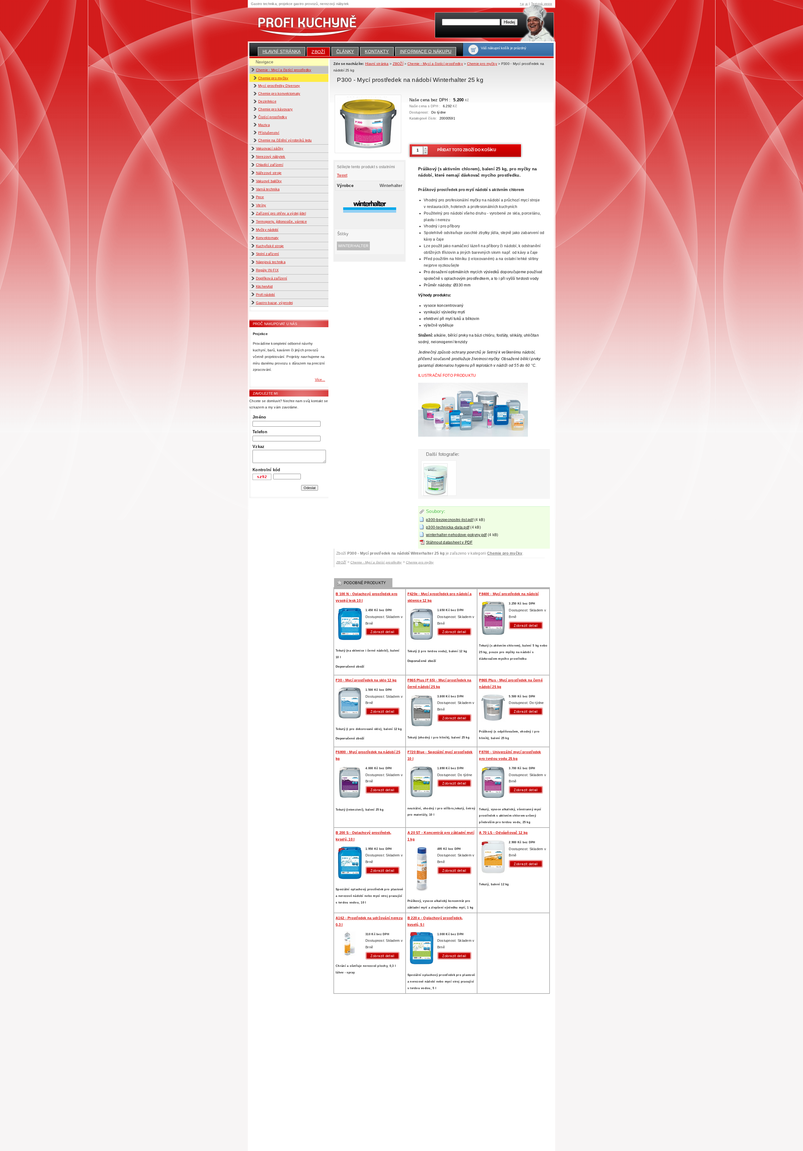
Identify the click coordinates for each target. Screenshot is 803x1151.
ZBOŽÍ (318, 51)
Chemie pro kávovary (275, 109)
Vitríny (261, 205)
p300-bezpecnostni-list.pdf (449, 520)
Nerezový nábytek (270, 156)
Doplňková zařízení (271, 278)
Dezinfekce (267, 101)
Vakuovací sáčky (270, 148)
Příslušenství (268, 133)
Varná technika (268, 189)
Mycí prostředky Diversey (279, 86)
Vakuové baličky (269, 181)
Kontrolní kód (266, 469)
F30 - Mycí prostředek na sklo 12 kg (366, 680)
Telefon (260, 431)
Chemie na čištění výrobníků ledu (285, 140)
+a (522, 3)
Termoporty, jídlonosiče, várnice (281, 221)
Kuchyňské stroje (270, 246)
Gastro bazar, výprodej (274, 303)
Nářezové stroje (269, 173)
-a (526, 3)
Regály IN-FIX (267, 270)
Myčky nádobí (267, 230)
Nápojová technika (271, 262)
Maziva (264, 125)
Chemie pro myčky (273, 78)
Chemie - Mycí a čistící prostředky (283, 70)
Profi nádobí (265, 294)
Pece (260, 197)
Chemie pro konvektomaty (279, 93)
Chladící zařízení (270, 165)
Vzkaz (258, 446)
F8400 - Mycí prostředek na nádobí (509, 594)
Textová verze (541, 3)
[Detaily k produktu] (383, 632)
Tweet (342, 175)
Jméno (259, 417)
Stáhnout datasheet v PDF (449, 542)
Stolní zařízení (267, 254)
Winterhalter (353, 246)
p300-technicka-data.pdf (447, 527)
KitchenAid (264, 286)
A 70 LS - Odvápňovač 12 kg (503, 832)
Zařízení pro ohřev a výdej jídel (281, 213)
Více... (320, 379)
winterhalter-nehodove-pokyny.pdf (456, 535)
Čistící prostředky (272, 117)
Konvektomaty (267, 238)
